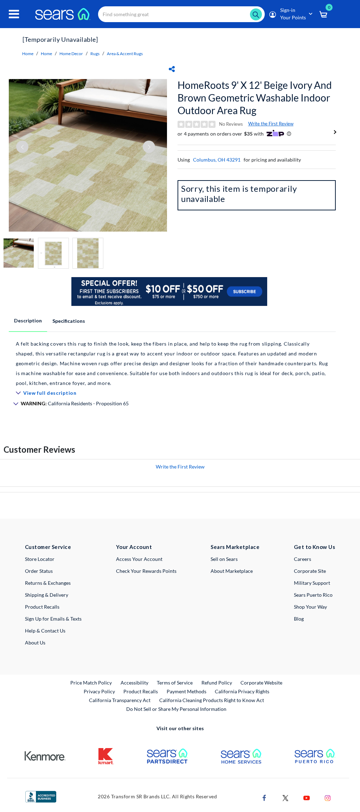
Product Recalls (42, 607)
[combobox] (181, 14)
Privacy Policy (99, 691)
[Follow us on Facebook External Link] (264, 797)
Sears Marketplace (235, 547)
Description (28, 320)
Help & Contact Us (45, 631)
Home (27, 53)
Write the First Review (271, 123)
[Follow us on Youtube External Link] (307, 797)
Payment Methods (186, 691)
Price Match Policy (91, 683)
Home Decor (71, 53)
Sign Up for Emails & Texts (53, 619)
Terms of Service (175, 683)
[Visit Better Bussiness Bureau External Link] (40, 796)
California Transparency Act (119, 700)
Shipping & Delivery (46, 595)
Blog (299, 619)
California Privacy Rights (242, 691)
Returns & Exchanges (48, 583)
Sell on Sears (224, 559)
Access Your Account (139, 559)
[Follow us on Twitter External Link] (285, 797)
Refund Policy (216, 683)
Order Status (39, 571)
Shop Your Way (310, 607)
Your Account (134, 547)
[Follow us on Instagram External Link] (328, 797)
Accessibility (134, 683)
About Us (35, 643)
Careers (302, 559)
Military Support (312, 583)
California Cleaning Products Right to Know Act (211, 700)
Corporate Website (261, 682)
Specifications (68, 321)
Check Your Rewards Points (146, 571)
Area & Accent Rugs (125, 53)
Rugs (94, 53)
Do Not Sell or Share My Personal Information (176, 709)
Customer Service (48, 547)
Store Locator (39, 559)
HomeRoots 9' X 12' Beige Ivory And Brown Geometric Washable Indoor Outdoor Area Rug (255, 97)
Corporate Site (310, 571)
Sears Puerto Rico (313, 595)
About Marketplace (232, 571)
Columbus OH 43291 (216, 160)
